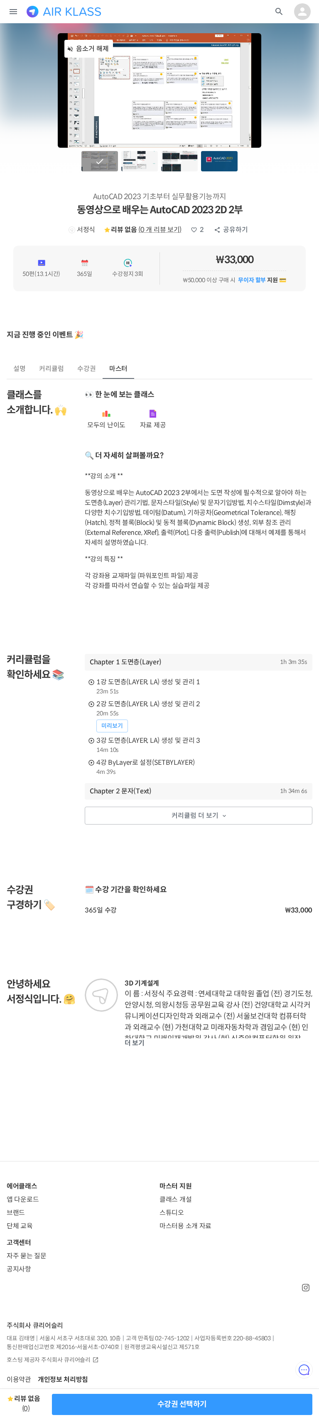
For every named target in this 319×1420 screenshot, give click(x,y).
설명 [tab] (19, 368)
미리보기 (112, 726)
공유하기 (235, 229)
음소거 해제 (92, 48)
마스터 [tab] (118, 368)
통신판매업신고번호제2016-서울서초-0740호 (63, 1347)
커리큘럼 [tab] (51, 368)
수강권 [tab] (86, 368)
